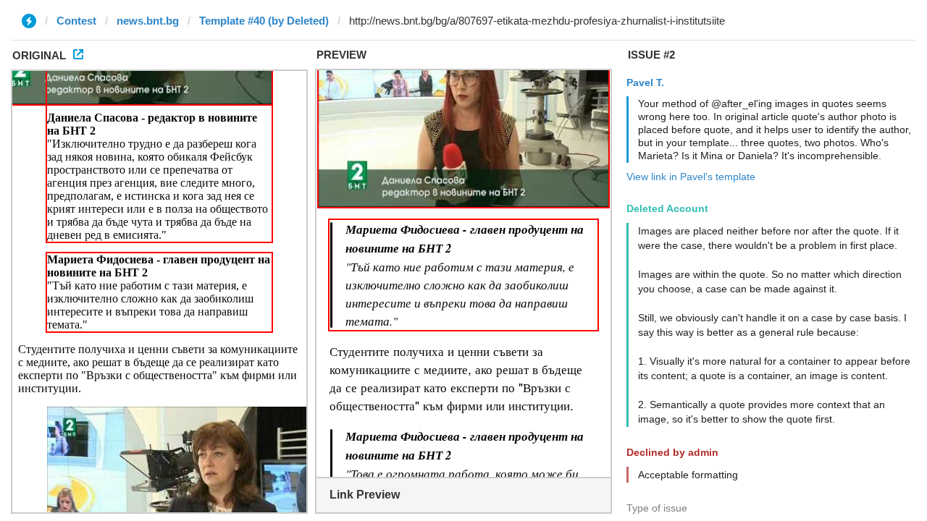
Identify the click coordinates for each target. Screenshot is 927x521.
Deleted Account (667, 208)
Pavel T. (645, 82)
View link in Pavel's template (690, 176)
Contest (76, 20)
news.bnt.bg (148, 20)
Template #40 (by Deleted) (264, 20)
